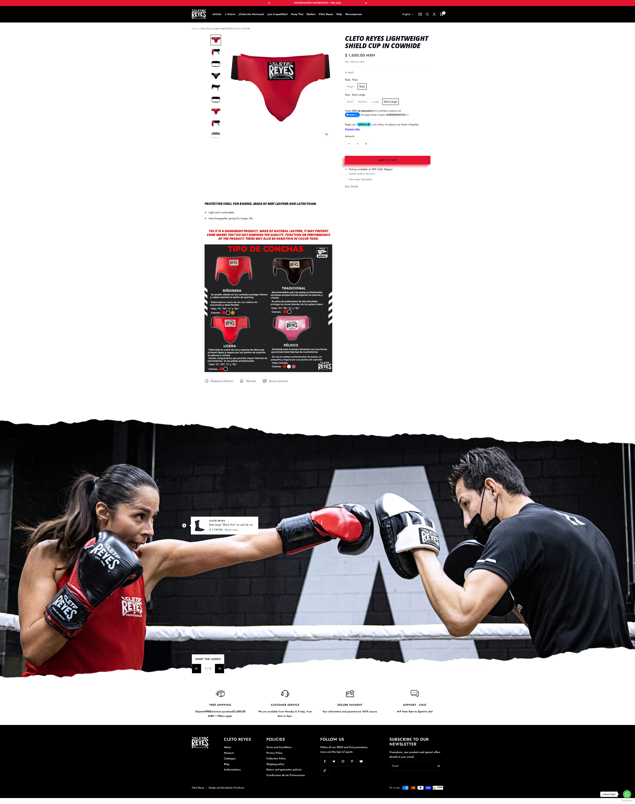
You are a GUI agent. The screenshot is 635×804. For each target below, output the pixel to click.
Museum (229, 753)
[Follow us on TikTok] (324, 770)
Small (350, 102)
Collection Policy (276, 758)
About (227, 747)
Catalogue (230, 758)
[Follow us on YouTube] (361, 761)
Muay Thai (297, 14)
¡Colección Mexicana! (251, 14)
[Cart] (441, 14)
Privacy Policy (274, 753)
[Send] (438, 766)
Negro (350, 86)
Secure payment (278, 381)
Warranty (251, 381)
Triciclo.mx (238, 787)
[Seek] (427, 14)
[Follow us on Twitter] (334, 761)
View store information (360, 179)
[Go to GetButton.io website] (627, 801)
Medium (362, 102)
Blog (226, 764)
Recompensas (353, 14)
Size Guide (351, 186)
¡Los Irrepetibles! (277, 14)
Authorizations (232, 769)
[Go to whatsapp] (627, 794)
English (406, 14)
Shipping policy (275, 764)
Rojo (362, 86)
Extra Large (390, 102)
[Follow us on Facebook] (324, 761)
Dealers (311, 14)
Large (375, 102)
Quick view (231, 529)
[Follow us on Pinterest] (352, 761)
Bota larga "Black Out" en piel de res (231, 525)
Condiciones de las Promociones (285, 775)
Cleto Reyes (326, 14)
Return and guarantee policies (284, 769)
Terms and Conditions (279, 747)
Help (339, 14)
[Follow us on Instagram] (343, 761)
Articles (216, 14)
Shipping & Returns (222, 381)
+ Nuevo (230, 14)
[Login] (434, 14)
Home (195, 28)
